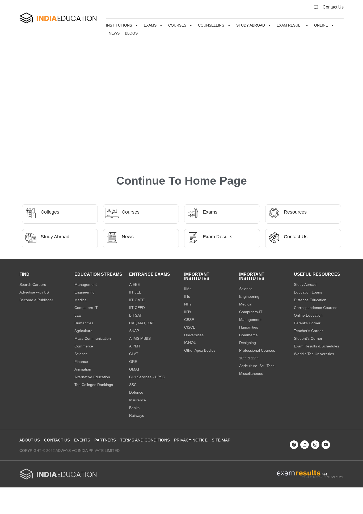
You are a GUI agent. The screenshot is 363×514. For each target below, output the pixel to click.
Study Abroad (250, 25)
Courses (177, 25)
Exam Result (289, 25)
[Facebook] (294, 444)
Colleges (50, 212)
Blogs (131, 33)
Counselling (211, 25)
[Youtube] (326, 444)
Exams (150, 25)
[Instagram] (315, 444)
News (114, 33)
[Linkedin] (304, 444)
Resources (295, 212)
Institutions (119, 25)
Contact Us (295, 236)
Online (321, 25)
